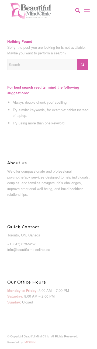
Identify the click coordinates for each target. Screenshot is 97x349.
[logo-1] (40, 11)
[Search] (75, 11)
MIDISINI (30, 342)
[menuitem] (75, 11)
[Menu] (87, 11)
